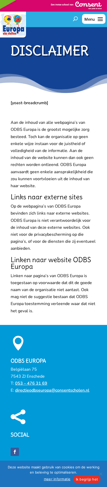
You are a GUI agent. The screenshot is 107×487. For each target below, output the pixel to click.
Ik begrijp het (87, 479)
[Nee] (100, 473)
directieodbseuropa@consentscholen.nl (52, 390)
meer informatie (57, 479)
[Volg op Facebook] (15, 452)
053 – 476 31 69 (31, 383)
